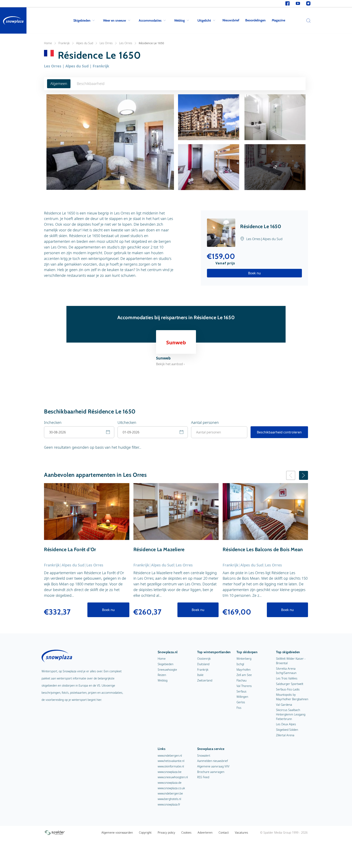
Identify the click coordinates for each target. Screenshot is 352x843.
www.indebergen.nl (170, 755)
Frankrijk (64, 43)
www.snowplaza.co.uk (171, 788)
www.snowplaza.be (170, 772)
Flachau (241, 680)
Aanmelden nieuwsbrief (212, 761)
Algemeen (58, 83)
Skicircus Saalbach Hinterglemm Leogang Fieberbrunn (290, 714)
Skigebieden (81, 20)
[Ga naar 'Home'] (13, 20)
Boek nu (254, 273)
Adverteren (205, 832)
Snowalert (203, 755)
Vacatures (241, 832)
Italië (200, 675)
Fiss (238, 708)
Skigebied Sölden (287, 730)
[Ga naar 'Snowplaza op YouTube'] (298, 3)
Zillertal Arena (285, 735)
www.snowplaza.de (170, 783)
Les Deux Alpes (286, 724)
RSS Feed (203, 777)
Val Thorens (244, 686)
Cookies (186, 832)
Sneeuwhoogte (167, 670)
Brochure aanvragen (210, 772)
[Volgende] (303, 475)
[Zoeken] (307, 21)
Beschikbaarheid (90, 83)
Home (48, 43)
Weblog (179, 20)
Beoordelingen (255, 20)
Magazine (278, 20)
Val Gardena (284, 705)
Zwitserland (204, 680)
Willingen (242, 697)
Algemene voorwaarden (117, 832)
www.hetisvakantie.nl (171, 761)
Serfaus (241, 691)
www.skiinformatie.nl (171, 766)
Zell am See (244, 675)
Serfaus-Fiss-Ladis (288, 689)
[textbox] (79, 432)
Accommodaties (150, 20)
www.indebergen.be (170, 793)
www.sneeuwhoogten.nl (173, 777)
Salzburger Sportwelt (289, 684)
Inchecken (53, 422)
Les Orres (106, 43)
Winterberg (243, 659)
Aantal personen (205, 422)
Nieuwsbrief (230, 20)
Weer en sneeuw (114, 20)
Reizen (162, 675)
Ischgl (240, 664)
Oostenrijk (204, 659)
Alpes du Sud (84, 43)
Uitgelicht (204, 20)
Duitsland (203, 664)
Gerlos (240, 702)
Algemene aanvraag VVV (213, 766)
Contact (224, 832)
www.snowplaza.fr (169, 804)
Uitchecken (127, 422)
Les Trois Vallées (286, 678)
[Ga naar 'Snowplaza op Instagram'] (308, 3)
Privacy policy (166, 832)
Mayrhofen (243, 670)
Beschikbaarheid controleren (279, 432)
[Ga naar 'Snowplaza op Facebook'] (287, 3)
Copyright (145, 832)
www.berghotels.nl (169, 799)
